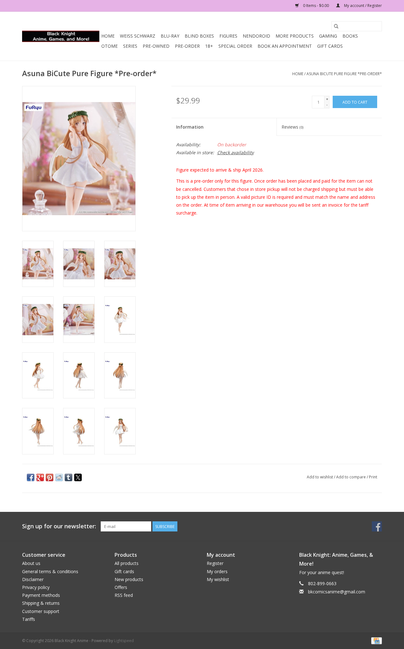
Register (215, 563)
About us (31, 563)
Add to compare (351, 477)
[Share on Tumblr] (68, 477)
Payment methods (41, 595)
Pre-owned (156, 46)
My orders (217, 571)
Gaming (328, 36)
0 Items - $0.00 (316, 5)
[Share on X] (78, 477)
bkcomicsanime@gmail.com (336, 592)
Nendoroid (256, 36)
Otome (109, 46)
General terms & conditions (50, 571)
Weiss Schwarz (137, 36)
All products (127, 563)
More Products (295, 36)
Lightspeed (124, 640)
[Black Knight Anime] (60, 36)
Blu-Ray (170, 36)
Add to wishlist (320, 477)
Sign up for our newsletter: (59, 526)
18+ (209, 46)
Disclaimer (33, 579)
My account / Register (362, 5)
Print (373, 477)
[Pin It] (49, 477)
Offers (121, 587)
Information (190, 127)
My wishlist (218, 579)
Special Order (235, 46)
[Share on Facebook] (30, 477)
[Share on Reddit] (59, 477)
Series (130, 46)
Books (350, 36)
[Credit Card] (375, 640)
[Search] (336, 26)
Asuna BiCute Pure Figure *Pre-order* (344, 73)
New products (129, 579)
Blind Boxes (199, 36)
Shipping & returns (41, 603)
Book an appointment (285, 46)
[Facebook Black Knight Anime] (377, 526)
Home (108, 36)
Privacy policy (36, 587)
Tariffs (28, 619)
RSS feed (124, 595)
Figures (228, 36)
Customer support (40, 611)
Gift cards (330, 46)
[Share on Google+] (40, 477)
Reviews (292, 127)
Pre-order (187, 46)
